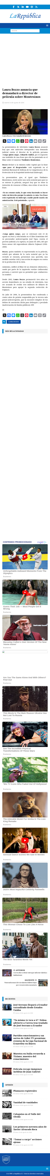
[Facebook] (14, 7)
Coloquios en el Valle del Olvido (26, 1115)
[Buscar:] (25, 31)
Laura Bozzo (13, 322)
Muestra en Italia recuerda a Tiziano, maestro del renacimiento (29, 1056)
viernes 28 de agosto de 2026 (24, 1013)
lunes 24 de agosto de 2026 (23, 1132)
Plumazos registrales (25, 1090)
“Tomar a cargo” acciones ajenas (27, 1140)
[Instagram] (32, 7)
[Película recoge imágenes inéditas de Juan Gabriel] (7, 1071)
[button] (46, 25)
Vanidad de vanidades (25, 1102)
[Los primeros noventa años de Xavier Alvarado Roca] (7, 1128)
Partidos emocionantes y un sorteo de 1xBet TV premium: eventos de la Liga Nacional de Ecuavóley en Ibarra (30, 1039)
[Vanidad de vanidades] (7, 1104)
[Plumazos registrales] (7, 1093)
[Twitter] (18, 7)
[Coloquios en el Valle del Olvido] (7, 1116)
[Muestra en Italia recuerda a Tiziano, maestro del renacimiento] (7, 1055)
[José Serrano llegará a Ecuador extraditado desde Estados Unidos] (7, 1007)
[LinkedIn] (23, 7)
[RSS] (36, 7)
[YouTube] (27, 7)
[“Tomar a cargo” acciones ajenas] (7, 1141)
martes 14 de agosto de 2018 (14, 103)
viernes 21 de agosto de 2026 (24, 1145)
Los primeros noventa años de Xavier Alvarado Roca (30, 1128)
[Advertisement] (25, 59)
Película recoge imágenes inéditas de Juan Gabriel (27, 1070)
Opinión (9, 1085)
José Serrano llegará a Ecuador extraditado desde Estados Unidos (30, 1007)
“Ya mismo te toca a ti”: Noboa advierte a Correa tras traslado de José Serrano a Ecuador (30, 1023)
